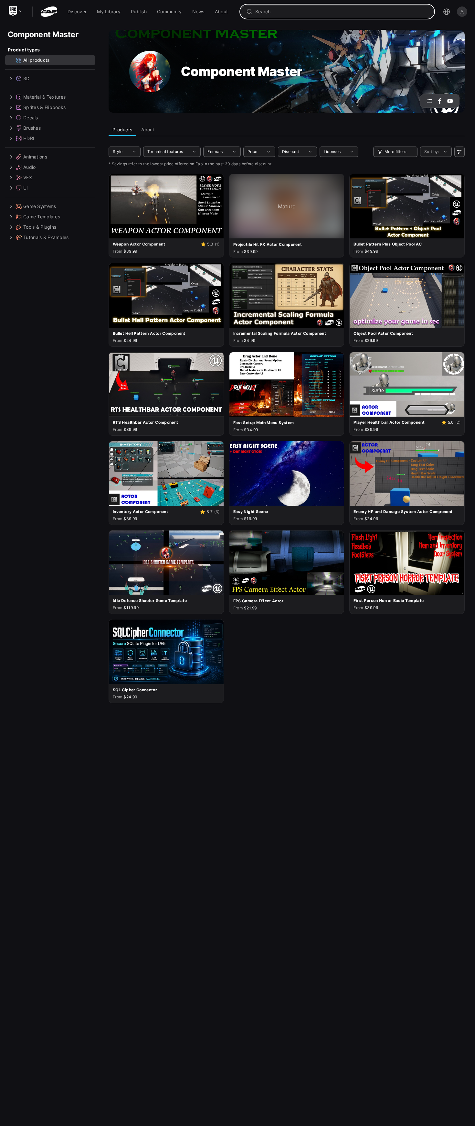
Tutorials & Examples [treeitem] (46, 237)
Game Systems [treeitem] (39, 206)
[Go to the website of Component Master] (429, 101)
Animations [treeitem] (35, 156)
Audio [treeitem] (29, 167)
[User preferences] (459, 152)
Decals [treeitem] (30, 117)
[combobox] (341, 11)
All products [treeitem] (36, 60)
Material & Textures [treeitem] (44, 97)
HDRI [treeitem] (28, 138)
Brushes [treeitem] (32, 128)
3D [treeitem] (26, 78)
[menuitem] (77, 11)
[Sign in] (462, 11)
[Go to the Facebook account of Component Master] (440, 101)
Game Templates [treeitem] (41, 216)
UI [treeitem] (25, 188)
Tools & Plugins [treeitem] (39, 227)
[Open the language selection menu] (446, 11)
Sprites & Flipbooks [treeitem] (44, 107)
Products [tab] (122, 129)
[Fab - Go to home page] (49, 11)
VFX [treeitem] (27, 177)
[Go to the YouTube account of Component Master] (450, 101)
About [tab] (147, 129)
